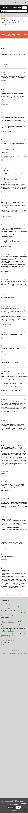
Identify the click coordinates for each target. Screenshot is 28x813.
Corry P (4, 48)
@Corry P (3, 500)
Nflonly (4, 168)
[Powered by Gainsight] (14, 650)
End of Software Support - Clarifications (10, 642)
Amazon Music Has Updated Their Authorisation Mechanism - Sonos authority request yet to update (12, 611)
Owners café (3, 626)
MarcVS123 (5, 346)
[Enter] (2, 11)
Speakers (3, 644)
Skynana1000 (6, 498)
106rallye (5, 554)
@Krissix (4, 141)
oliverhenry (5, 294)
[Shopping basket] (25, 2)
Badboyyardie (6, 359)
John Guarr (5, 399)
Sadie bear (5, 72)
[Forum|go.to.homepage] (11, 8)
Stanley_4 (5, 224)
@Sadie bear (5, 51)
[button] (1, 8)
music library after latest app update (9, 639)
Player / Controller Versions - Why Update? (10, 624)
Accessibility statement (22, 653)
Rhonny (4, 516)
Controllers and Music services (8, 15)
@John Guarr (5, 444)
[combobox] (14, 11)
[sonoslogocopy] (14, 2)
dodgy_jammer (6, 254)
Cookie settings (13, 653)
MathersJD (5, 200)
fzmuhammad (6, 371)
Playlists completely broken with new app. (10, 621)
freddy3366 (5, 279)
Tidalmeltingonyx (6, 306)
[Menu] (2, 2)
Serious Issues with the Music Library (9, 607)
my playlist (3, 603)
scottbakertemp (6, 332)
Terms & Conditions (5, 653)
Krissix (4, 112)
